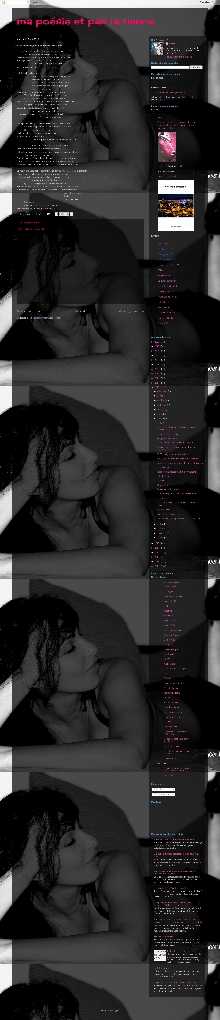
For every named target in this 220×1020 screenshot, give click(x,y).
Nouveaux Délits (171, 758)
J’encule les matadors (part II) (170, 514)
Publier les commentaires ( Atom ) (45, 318)
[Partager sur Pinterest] (71, 214)
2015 (157, 543)
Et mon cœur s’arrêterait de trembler (170, 888)
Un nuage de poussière (174, 683)
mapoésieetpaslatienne (187, 97)
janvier (160, 538)
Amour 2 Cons (170, 625)
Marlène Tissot (170, 615)
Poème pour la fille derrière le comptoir (175, 443)
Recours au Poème (172, 717)
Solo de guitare (164, 476)
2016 (157, 387)
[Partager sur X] (64, 214)
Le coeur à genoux (172, 630)
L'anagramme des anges (175, 669)
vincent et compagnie (167, 176)
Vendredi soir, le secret (164, 936)
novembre (162, 396)
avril (159, 524)
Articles (159, 789)
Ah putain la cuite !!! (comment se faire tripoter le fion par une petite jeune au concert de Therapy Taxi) (178, 921)
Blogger (114, 1010)
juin (159, 418)
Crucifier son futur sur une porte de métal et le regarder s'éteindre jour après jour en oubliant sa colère (177, 125)
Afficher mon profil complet (179, 57)
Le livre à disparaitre (167, 280)
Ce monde (161, 480)
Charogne (168, 591)
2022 (157, 360)
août (159, 409)
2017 (157, 383)
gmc (166, 673)
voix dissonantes (171, 707)
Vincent (172, 43)
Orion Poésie (170, 587)
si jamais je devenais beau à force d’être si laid (175, 982)
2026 (157, 342)
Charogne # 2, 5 (165, 254)
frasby (167, 606)
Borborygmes (170, 640)
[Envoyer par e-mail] (56, 214)
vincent (162, 97)
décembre (162, 391)
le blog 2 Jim (170, 620)
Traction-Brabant (172, 635)
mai (159, 423)
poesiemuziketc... (172, 726)
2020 (157, 369)
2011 (157, 561)
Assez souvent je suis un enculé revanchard (176, 472)
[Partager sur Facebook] (67, 214)
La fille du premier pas (164, 968)
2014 (157, 548)
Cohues (167, 722)
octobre (161, 400)
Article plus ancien (131, 311)
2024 (157, 351)
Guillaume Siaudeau (173, 596)
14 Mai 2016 (162, 485)
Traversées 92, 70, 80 (167, 296)
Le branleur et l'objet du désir (180, 951)
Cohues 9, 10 (163, 291)
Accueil (80, 311)
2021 (157, 364)
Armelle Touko (171, 688)
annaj (166, 644)
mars (159, 528)
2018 (157, 378)
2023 (157, 355)
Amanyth (168, 611)
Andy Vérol (169, 664)
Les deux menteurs (172, 746)
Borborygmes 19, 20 (167, 259)
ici (161, 100)
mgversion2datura (172, 693)
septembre (162, 405)
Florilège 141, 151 (166, 248)
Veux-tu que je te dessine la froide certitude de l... (179, 493)
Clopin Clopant (164, 509)
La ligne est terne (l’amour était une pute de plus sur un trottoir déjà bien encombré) (178, 903)
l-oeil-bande (169, 654)
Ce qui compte (163, 467)
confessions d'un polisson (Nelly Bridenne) (175, 732)
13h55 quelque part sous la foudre (172, 454)
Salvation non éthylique (167, 434)
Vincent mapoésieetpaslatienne (171, 92)
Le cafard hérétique (166, 312)
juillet (160, 414)
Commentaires (162, 794)
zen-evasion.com (171, 702)
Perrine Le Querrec (173, 601)
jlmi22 (167, 697)
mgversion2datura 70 (167, 286)
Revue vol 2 (163, 323)
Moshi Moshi (163, 307)
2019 (157, 373)
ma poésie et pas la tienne (86, 21)
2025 (157, 346)
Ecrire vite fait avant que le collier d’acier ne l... (179, 458)
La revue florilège (172, 582)
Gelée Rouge (163, 302)
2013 (157, 552)
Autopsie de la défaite (167, 438)
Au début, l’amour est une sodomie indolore (174, 839)
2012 (157, 557)
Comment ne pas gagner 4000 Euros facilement (178, 518)
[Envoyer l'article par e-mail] (48, 214)
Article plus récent (29, 311)
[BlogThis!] (60, 214)
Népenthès (168, 678)
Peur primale (162, 498)
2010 (157, 566)
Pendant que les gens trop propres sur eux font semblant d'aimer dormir (175, 872)
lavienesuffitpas (171, 649)
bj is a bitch (169, 775)
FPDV (160, 270)
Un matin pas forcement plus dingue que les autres (180, 463)
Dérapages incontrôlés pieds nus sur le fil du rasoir (176, 769)
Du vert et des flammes (167, 489)
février (160, 533)
